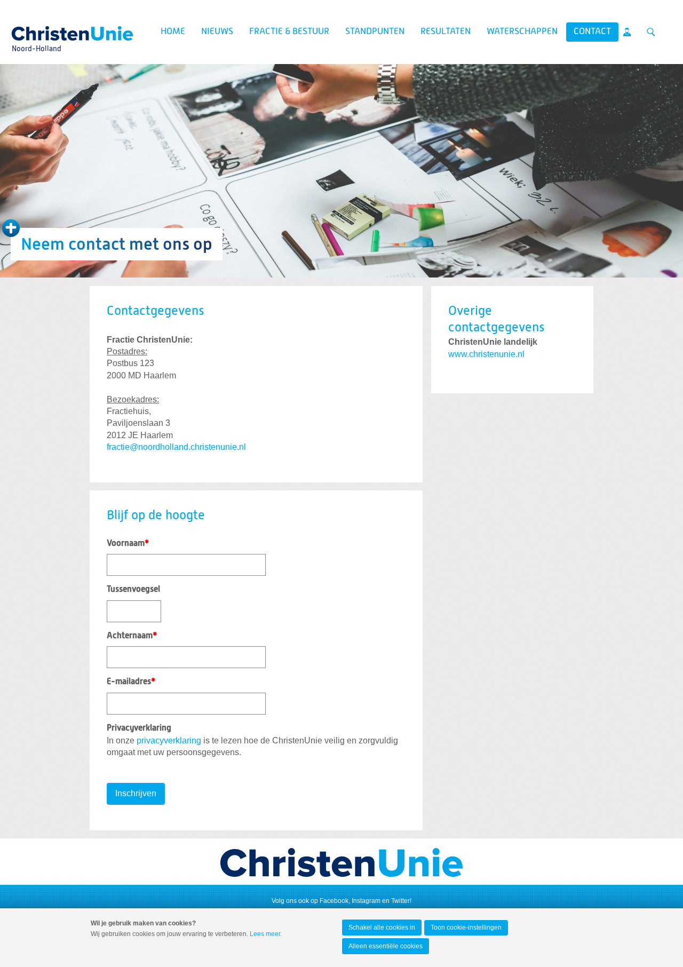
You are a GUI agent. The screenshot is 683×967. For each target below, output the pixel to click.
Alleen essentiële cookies (385, 946)
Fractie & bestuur (289, 31)
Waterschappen (522, 31)
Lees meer (265, 934)
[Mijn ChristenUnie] (627, 32)
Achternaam (132, 636)
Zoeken (651, 32)
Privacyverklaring (139, 728)
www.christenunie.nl (486, 354)
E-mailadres (131, 682)
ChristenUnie (36, 30)
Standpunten (374, 31)
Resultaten (445, 31)
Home (173, 31)
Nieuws (217, 31)
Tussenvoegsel (133, 589)
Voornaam (128, 544)
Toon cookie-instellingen (466, 927)
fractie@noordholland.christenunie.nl (176, 446)
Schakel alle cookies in (381, 927)
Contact (592, 31)
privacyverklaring (169, 740)
